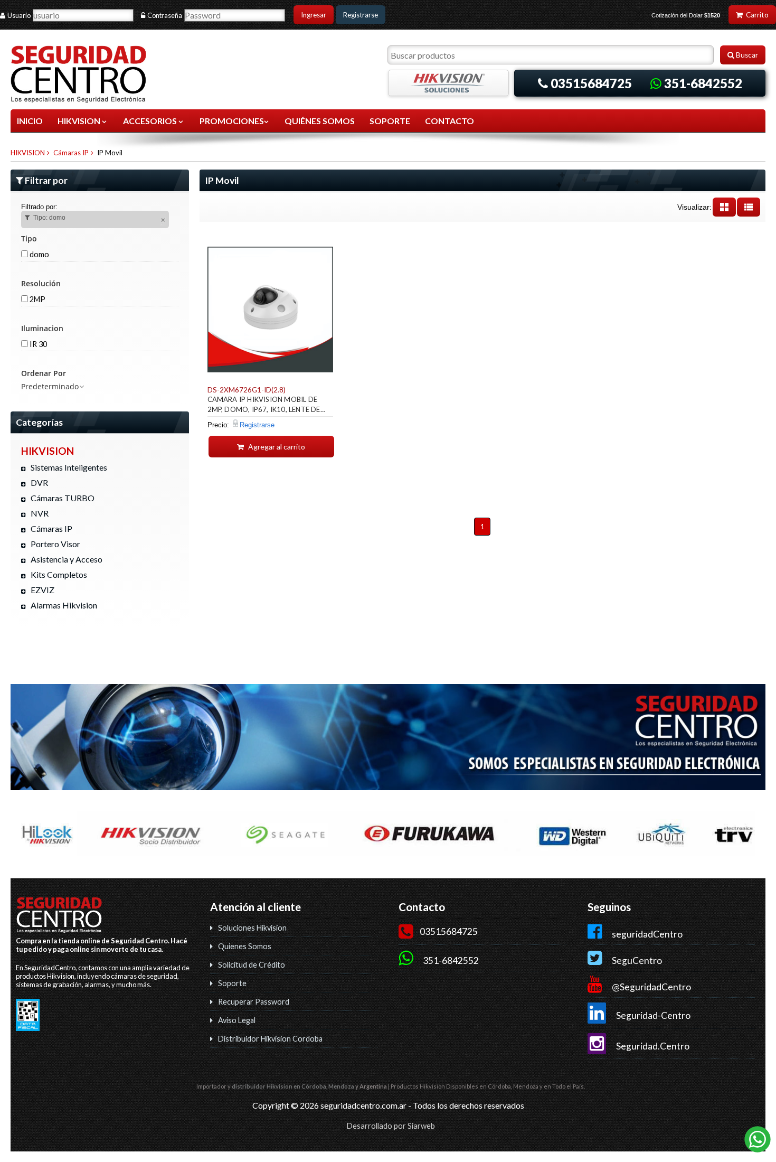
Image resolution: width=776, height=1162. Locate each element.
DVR (39, 482)
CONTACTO (449, 121)
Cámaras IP (71, 152)
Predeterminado (50, 386)
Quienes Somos (244, 946)
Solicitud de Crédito (251, 964)
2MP (36, 299)
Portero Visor (55, 544)
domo (38, 254)
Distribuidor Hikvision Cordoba (270, 1038)
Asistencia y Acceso (66, 559)
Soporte (232, 983)
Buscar (746, 55)
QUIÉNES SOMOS (320, 121)
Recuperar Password (253, 1001)
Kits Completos (59, 574)
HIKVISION (80, 121)
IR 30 (37, 344)
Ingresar (313, 15)
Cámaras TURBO (62, 498)
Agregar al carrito (276, 446)
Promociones (232, 121)
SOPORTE (390, 121)
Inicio (30, 121)
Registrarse (360, 15)
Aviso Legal (236, 1020)
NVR (40, 513)
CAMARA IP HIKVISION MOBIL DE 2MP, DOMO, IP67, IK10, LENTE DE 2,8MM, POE (263, 406)
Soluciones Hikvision (252, 927)
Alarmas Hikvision (64, 605)
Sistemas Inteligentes (69, 467)
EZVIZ (42, 590)
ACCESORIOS (150, 121)
